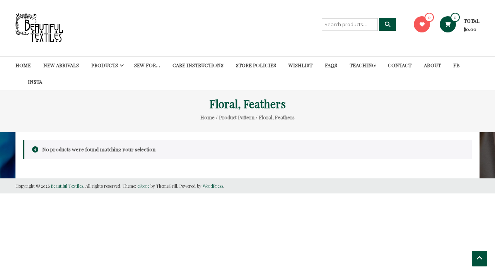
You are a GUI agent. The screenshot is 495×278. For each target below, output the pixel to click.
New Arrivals (61, 65)
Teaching (363, 65)
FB (456, 65)
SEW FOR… (147, 65)
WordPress (213, 186)
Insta (35, 81)
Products (104, 65)
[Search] (387, 24)
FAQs (331, 65)
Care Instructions (198, 65)
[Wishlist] (422, 24)
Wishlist (300, 65)
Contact (399, 65)
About (432, 65)
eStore (143, 186)
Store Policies (256, 65)
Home (23, 65)
